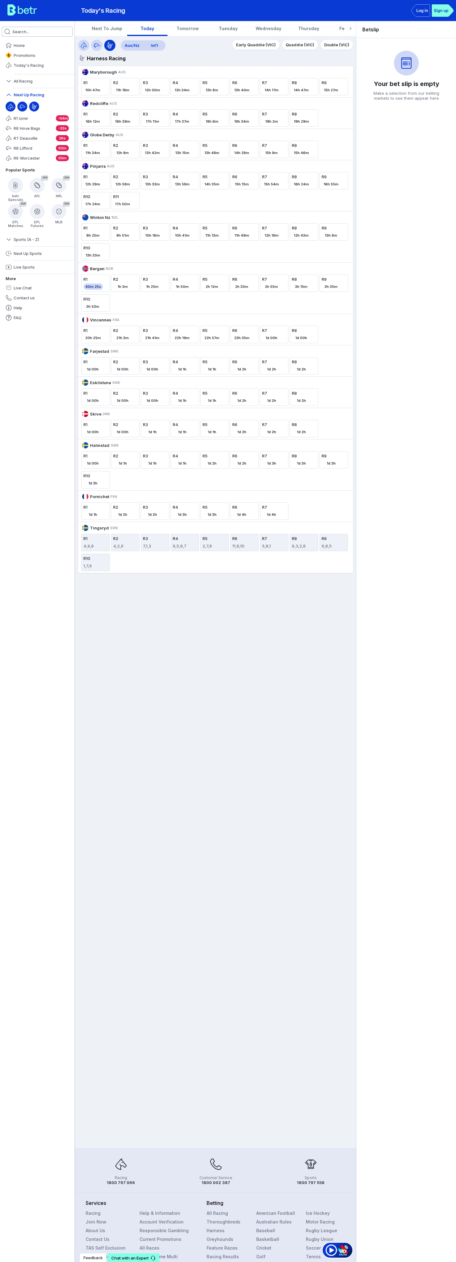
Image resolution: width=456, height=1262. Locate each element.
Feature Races (222, 1248)
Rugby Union (319, 1239)
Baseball (265, 1230)
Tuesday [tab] (228, 28)
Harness (216, 1230)
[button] (133, 1257)
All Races (149, 1248)
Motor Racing (320, 1221)
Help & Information (160, 1213)
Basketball (267, 1239)
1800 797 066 (121, 1182)
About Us (95, 1230)
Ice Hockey (318, 1213)
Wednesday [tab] (268, 28)
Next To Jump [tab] (107, 28)
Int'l (154, 45)
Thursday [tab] (308, 28)
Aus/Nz (132, 45)
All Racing (217, 1213)
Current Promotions (160, 1239)
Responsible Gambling (164, 1230)
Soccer (313, 1248)
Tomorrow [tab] (188, 28)
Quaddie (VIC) (300, 44)
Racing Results (223, 1256)
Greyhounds (220, 1239)
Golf (261, 1256)
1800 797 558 (310, 1182)
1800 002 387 (216, 1182)
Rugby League (321, 1230)
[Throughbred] (11, 106)
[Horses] (83, 45)
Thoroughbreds (223, 1221)
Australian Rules (274, 1221)
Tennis (313, 1256)
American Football (275, 1213)
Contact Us (98, 1239)
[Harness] (34, 106)
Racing (93, 1213)
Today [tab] (147, 28)
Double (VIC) (336, 44)
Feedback (93, 1257)
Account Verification (162, 1221)
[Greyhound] (22, 106)
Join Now (96, 1221)
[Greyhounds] (96, 45)
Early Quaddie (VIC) (256, 44)
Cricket (263, 1248)
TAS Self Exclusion (106, 1248)
